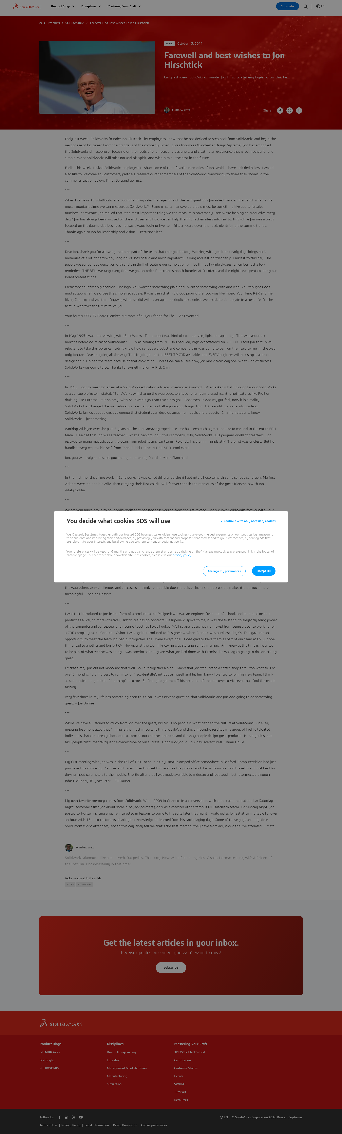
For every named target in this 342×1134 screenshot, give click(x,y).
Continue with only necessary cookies (250, 521)
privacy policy (182, 555)
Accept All (264, 571)
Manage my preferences (224, 571)
